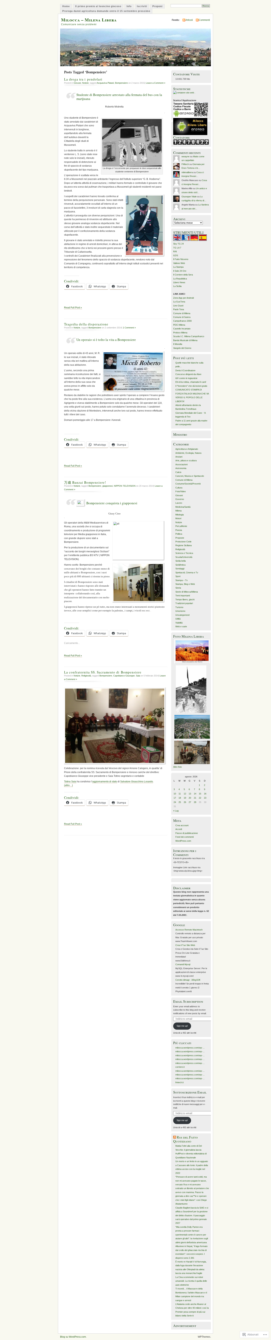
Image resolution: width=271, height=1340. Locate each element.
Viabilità (179, 623)
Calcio (178, 472)
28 (195, 802)
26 (185, 802)
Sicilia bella (180, 561)
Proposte (179, 538)
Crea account (181, 825)
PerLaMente (181, 526)
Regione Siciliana (183, 545)
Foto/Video (180, 491)
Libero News (179, 282)
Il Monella (177, 344)
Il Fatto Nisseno (180, 259)
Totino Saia (70, 781)
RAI (175, 251)
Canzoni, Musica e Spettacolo (189, 476)
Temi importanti (182, 595)
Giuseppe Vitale (189, 196)
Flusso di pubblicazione (186, 833)
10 (175, 793)
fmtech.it (179, 1082)
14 (195, 793)
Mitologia (179, 514)
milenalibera (187, 172)
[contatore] (191, 144)
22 (200, 798)
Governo (179, 499)
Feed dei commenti (184, 837)
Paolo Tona (178, 309)
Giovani (77, 83)
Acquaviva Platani (105, 83)
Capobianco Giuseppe (124, 675)
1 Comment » (129, 327)
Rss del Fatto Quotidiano (185, 1139)
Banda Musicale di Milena (185, 340)
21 (195, 798)
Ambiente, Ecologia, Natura (188, 453)
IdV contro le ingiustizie (186, 378)
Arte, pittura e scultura (186, 460)
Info (129, 6)
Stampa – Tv (181, 580)
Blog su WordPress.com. (73, 1336)
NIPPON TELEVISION (125, 486)
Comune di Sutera (181, 317)
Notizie (85, 83)
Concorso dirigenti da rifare (188, 374)
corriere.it (180, 1067)
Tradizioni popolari (184, 603)
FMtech (185, 164)
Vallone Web (179, 263)
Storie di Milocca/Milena (186, 592)
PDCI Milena (179, 325)
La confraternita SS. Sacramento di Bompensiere (102, 672)
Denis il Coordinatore (185, 370)
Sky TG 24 (178, 244)
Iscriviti (142, 6)
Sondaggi (179, 568)
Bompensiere (121, 83)
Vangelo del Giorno (182, 348)
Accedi (178, 829)
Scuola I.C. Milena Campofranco (188, 336)
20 (190, 798)
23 (205, 798)
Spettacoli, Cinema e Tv (186, 572)
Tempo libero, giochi (184, 599)
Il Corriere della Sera (183, 274)
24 (175, 802)
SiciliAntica (180, 565)
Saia (138, 675)
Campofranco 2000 (182, 321)
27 (190, 802)
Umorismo (180, 611)
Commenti (204, 20)
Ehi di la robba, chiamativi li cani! (190, 382)
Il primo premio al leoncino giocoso (98, 6)
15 (200, 793)
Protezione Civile (183, 541)
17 (175, 798)
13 (190, 793)
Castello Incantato (181, 328)
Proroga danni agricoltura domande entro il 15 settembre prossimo (106, 11)
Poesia (178, 530)
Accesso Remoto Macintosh (189, 930)
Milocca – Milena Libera (89, 20)
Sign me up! (182, 1026)
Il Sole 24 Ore (179, 271)
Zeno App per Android (183, 298)
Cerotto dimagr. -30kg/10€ (187, 980)
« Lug (176, 811)
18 (180, 798)
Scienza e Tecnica (184, 553)
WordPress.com (183, 841)
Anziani (178, 457)
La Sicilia (177, 286)
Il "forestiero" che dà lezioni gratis (191, 386)
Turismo (179, 607)
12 (185, 793)
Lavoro (178, 503)
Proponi (157, 6)
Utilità (178, 619)
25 (180, 802)
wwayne (185, 156)
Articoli (189, 20)
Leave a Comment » (155, 83)
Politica (178, 534)
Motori (178, 518)
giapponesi (107, 486)
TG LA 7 (177, 248)
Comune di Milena (181, 313)
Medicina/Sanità (182, 507)
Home (66, 6)
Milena (178, 510)
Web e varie (181, 626)
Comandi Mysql (182, 964)
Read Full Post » (73, 307)
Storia (178, 588)
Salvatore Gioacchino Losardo (136, 781)
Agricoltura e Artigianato (186, 449)
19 (185, 798)
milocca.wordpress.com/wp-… (190, 1047)
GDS (175, 255)
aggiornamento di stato (104, 781)
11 (180, 793)
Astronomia (180, 468)
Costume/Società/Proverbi (188, 483)
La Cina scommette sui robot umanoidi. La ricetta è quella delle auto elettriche (191, 1281)
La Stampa (178, 267)
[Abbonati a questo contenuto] (174, 1137)
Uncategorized (182, 615)
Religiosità (86, 675)
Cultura (178, 487)
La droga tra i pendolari (83, 79)
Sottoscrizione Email (190, 1092)
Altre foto (177, 767)
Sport (178, 576)
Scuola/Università (183, 557)
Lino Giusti (178, 305)
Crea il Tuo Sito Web (185, 945)
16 (205, 793)
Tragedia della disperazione (86, 324)
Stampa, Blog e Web (185, 584)
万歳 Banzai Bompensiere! (85, 482)
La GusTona (179, 301)
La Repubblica (180, 278)
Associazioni (181, 464)
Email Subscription (188, 1001)
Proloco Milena (180, 332)
